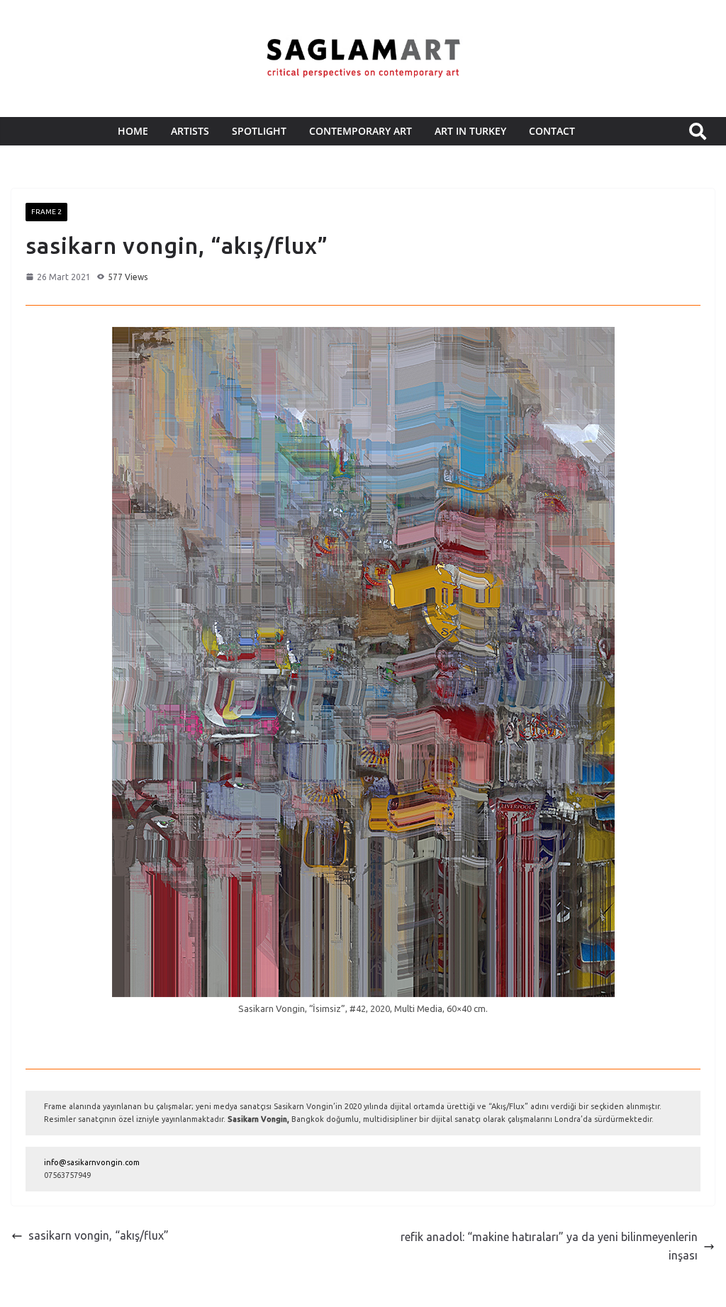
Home (133, 131)
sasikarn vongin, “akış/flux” (98, 1235)
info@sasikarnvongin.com (92, 1162)
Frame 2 (46, 212)
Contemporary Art (360, 131)
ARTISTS (190, 131)
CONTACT (552, 131)
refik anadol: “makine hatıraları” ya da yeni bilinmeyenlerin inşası (549, 1246)
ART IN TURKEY (470, 131)
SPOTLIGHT (259, 131)
